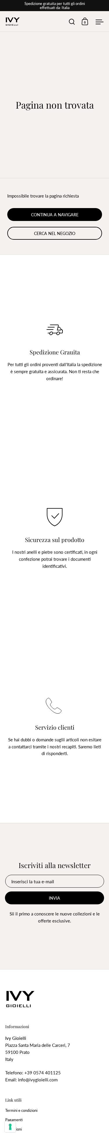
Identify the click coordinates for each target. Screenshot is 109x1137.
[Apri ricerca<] (72, 21)
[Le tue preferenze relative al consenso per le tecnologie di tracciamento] (10, 1126)
